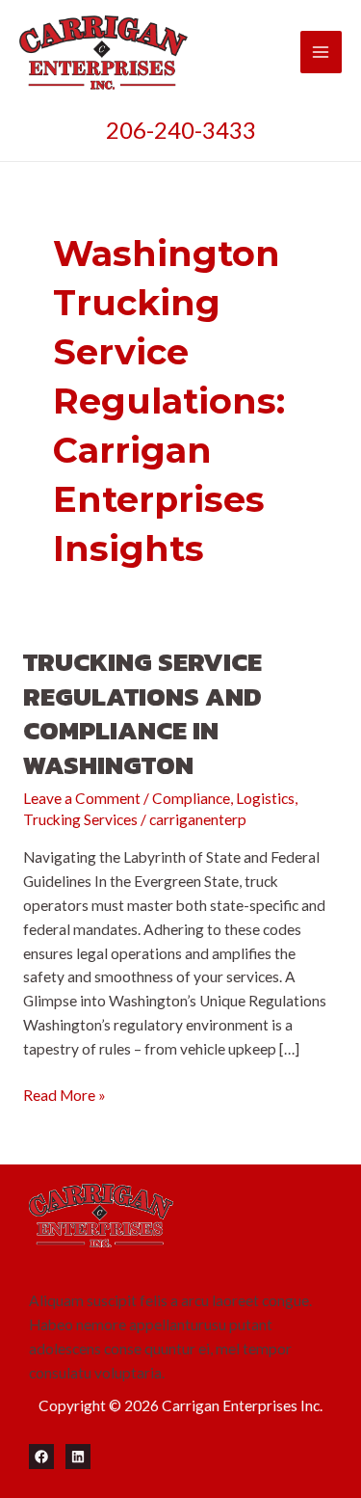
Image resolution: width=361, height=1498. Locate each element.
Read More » (64, 1096)
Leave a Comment (82, 798)
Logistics (265, 798)
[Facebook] (41, 1456)
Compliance (191, 798)
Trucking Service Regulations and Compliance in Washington (142, 713)
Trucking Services (80, 819)
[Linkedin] (77, 1456)
